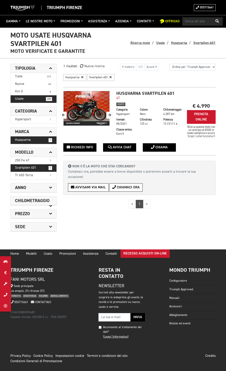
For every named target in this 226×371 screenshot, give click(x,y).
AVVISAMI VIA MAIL (90, 187)
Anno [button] (20, 187)
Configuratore (178, 280)
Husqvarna (33, 140)
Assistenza (97, 21)
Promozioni (70, 21)
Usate (33, 99)
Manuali (174, 298)
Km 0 (33, 91)
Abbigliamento (178, 315)
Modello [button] (24, 152)
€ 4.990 (201, 106)
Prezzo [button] (22, 213)
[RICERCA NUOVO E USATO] (5, 261)
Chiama (161, 147)
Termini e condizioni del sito (107, 356)
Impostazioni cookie (69, 356)
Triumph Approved (181, 289)
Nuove (33, 84)
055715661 (206, 7)
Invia (137, 317)
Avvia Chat (121, 147)
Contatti (144, 21)
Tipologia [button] (25, 68)
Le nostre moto (39, 21)
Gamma (12, 21)
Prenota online (201, 117)
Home (14, 254)
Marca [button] (22, 131)
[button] (217, 21)
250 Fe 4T (33, 160)
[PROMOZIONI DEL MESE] (5, 272)
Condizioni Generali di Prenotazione (36, 361)
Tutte (33, 76)
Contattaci (42, 302)
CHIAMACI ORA (128, 187)
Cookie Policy (43, 356)
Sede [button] (20, 226)
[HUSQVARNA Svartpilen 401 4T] (86, 108)
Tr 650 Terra (33, 175)
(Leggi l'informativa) (115, 336)
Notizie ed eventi (179, 323)
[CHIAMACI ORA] (5, 294)
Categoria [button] (26, 111)
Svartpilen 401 (33, 168)
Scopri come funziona (200, 136)
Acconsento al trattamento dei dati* (122, 330)
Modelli (31, 254)
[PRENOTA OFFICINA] (5, 283)
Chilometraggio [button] (32, 200)
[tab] (33, 68)
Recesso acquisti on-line (145, 253)
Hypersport (33, 119)
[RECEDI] (5, 306)
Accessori (175, 306)
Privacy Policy (20, 356)
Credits (210, 356)
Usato (48, 254)
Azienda (122, 21)
